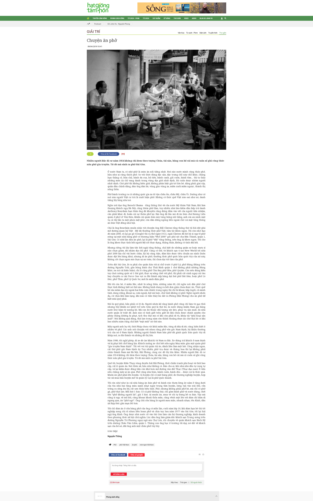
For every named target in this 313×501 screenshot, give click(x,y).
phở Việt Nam (124, 445)
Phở (115, 445)
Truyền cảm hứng (100, 18)
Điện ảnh (203, 33)
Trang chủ (88, 18)
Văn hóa (181, 33)
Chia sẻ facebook (118, 455)
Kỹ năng (167, 18)
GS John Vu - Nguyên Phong (118, 24)
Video (186, 18)
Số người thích (196, 482)
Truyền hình (212, 33)
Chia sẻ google (136, 455)
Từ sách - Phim (133, 18)
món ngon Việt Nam (147, 445)
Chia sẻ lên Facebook (108, 154)
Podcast (97, 24)
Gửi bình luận (118, 474)
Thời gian (183, 482)
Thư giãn (177, 18)
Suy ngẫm (156, 18)
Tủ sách (146, 18)
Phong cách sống (117, 18)
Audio (194, 18)
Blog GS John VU (206, 18)
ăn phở (134, 445)
